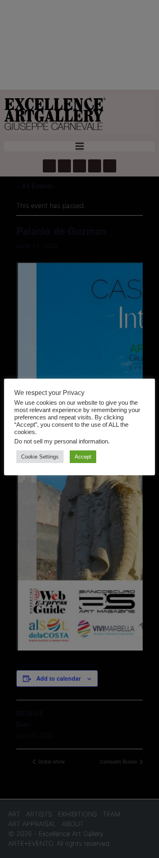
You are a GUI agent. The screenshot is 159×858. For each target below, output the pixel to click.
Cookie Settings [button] (40, 457)
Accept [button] (83, 457)
